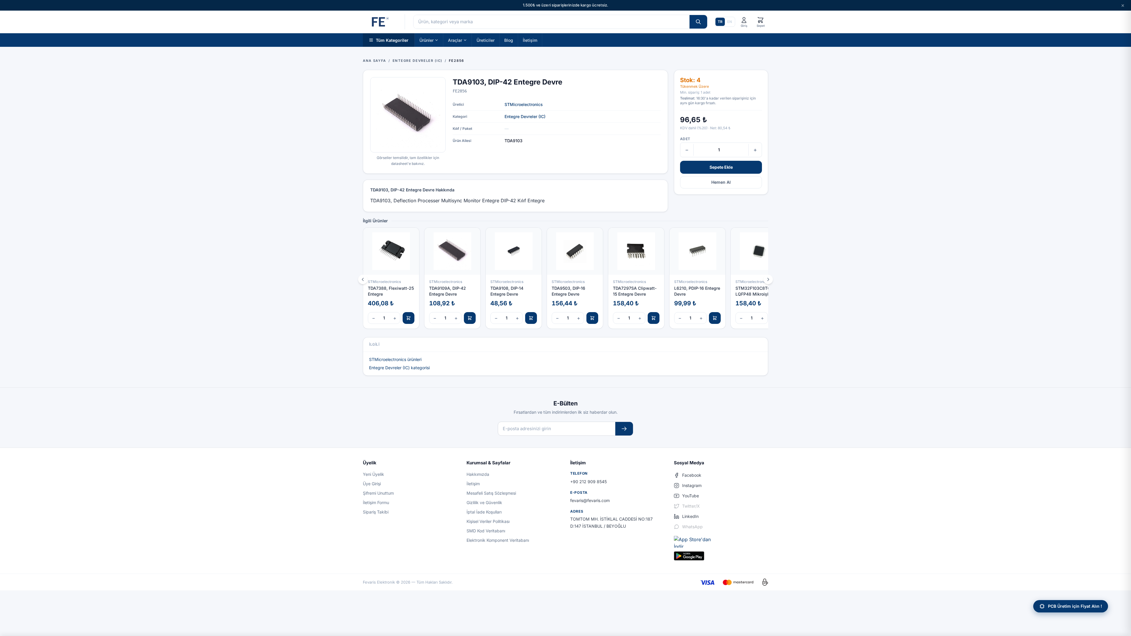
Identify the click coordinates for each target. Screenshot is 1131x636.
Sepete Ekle (721, 167)
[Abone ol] (624, 429)
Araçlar (455, 39)
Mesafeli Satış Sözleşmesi (491, 493)
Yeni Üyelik (373, 474)
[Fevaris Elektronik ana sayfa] (379, 22)
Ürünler (426, 39)
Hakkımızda (478, 474)
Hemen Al (721, 182)
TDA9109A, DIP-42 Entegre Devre (447, 291)
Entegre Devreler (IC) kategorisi (399, 367)
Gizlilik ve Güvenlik (484, 502)
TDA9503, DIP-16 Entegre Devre (568, 291)
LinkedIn (690, 516)
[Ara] (698, 22)
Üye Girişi (372, 483)
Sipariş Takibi (375, 511)
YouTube (690, 495)
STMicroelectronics (524, 104)
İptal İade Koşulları (484, 511)
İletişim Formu (376, 502)
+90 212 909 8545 (588, 481)
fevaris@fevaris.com (590, 500)
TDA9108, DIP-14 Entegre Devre (506, 291)
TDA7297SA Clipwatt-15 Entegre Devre (635, 291)
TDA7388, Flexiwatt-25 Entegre (391, 291)
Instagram (692, 485)
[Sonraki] (768, 279)
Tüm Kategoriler (392, 39)
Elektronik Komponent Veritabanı (498, 540)
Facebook (691, 475)
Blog (508, 39)
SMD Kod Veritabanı (486, 530)
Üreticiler (486, 39)
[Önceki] (363, 279)
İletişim (530, 39)
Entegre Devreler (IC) (525, 116)
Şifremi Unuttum (378, 493)
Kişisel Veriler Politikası (488, 521)
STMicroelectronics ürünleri (395, 359)
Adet (685, 139)
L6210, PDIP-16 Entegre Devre (697, 291)
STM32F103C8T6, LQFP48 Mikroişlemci (756, 291)
